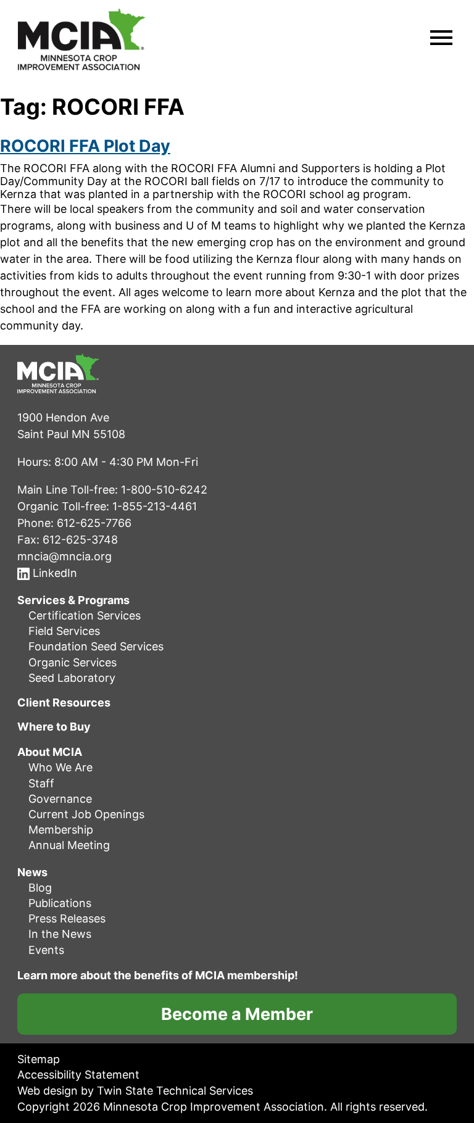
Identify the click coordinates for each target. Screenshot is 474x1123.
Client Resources (63, 703)
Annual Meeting (69, 845)
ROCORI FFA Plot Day (85, 146)
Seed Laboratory (71, 677)
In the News (59, 933)
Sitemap (38, 1059)
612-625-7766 (94, 522)
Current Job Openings (86, 814)
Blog (40, 887)
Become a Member (237, 1014)
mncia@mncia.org (64, 556)
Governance (60, 798)
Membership (60, 829)
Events (46, 949)
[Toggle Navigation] (441, 39)
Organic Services (72, 662)
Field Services (64, 630)
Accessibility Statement (78, 1074)
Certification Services (84, 615)
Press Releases (67, 918)
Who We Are (60, 767)
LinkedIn (53, 572)
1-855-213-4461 (154, 506)
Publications (59, 903)
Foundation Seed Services (96, 646)
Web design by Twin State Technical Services (135, 1090)
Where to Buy (54, 727)
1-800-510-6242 (164, 489)
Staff (41, 783)
